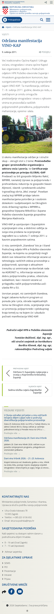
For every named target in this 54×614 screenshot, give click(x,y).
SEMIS (7, 563)
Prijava (7, 578)
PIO (6, 567)
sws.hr (27, 610)
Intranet (8, 575)
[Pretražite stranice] (42, 20)
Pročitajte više (11, 433)
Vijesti (8, 27)
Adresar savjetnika (13, 551)
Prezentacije (10, 571)
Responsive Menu (45, 2)
